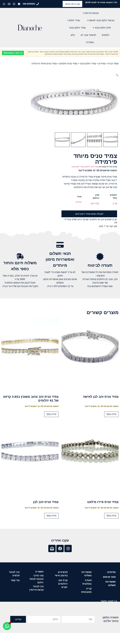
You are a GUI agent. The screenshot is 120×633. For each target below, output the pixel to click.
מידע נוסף (111, 414)
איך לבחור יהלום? (109, 601)
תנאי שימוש (109, 577)
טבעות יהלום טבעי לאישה (101, 20)
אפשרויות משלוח (87, 574)
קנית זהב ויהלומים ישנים (63, 583)
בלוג (73, 34)
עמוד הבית (113, 63)
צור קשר (15, 580)
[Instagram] (68, 548)
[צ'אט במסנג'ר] (19, 4)
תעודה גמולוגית (87, 582)
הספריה (90, 42)
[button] (117, 75)
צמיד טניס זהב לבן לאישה (101, 396)
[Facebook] (60, 548)
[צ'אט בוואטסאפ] (4, 4)
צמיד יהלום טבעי (77, 27)
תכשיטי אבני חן (88, 34)
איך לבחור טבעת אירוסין (36, 588)
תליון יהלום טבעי (103, 27)
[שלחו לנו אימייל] (9, 4)
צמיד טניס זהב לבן (46, 502)
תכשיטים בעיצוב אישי (61, 574)
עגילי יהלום (74, 20)
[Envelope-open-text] (52, 548)
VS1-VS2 (94, 203)
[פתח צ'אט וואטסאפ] (7, 626)
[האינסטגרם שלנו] (14, 4)
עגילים (79, 202)
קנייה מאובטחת (86, 590)
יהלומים (105, 34)
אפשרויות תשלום (111, 583)
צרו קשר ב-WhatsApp (13, 53)
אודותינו (111, 572)
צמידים (102, 63)
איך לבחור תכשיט (14, 574)
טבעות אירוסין (92, 13)
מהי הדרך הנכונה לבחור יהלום (36, 579)
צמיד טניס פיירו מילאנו (103, 502)
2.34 (115, 203)
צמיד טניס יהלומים (68, 63)
